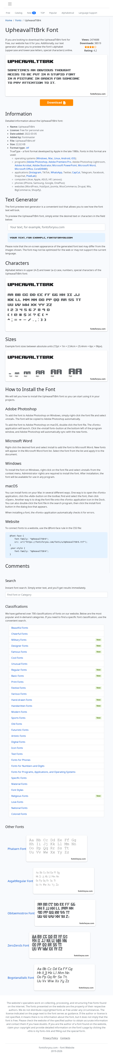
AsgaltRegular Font (20, 881)
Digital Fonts (18, 742)
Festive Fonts (18, 687)
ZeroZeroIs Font (18, 945)
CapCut (76, 172)
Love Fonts (17, 802)
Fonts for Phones (20, 760)
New (31, 12)
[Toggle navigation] (10, 4)
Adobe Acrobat (23, 165)
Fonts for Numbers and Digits (27, 766)
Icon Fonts (17, 748)
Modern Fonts (19, 711)
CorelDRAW (40, 168)
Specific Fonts (19, 778)
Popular (53, 12)
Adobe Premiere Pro (60, 161)
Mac (50, 158)
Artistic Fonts (18, 736)
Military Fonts (18, 639)
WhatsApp (56, 172)
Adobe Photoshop (37, 161)
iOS (73, 158)
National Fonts (19, 808)
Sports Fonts (18, 717)
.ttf (27, 147)
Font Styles (17, 790)
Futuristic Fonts (20, 730)
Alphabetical (68, 12)
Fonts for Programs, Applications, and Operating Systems (43, 772)
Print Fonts (17, 681)
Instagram (35, 172)
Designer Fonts (19, 645)
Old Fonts (16, 723)
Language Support (88, 12)
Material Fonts (19, 784)
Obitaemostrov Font (21, 913)
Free (8, 12)
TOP (43, 12)
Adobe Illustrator (42, 165)
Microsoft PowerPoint (64, 165)
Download (55, 102)
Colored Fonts (19, 814)
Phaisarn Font (17, 849)
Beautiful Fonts (19, 627)
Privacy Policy (50, 1038)
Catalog (18, 12)
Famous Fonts (19, 651)
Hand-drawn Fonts (21, 699)
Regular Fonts (19, 669)
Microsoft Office (24, 168)
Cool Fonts (17, 657)
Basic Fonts (17, 675)
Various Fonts (19, 693)
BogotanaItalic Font (21, 978)
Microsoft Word (87, 165)
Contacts (65, 1038)
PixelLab (30, 176)
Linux (57, 158)
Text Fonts (17, 754)
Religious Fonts (19, 796)
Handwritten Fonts (21, 705)
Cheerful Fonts (19, 633)
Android (65, 158)
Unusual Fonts (19, 663)
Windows (42, 158)
